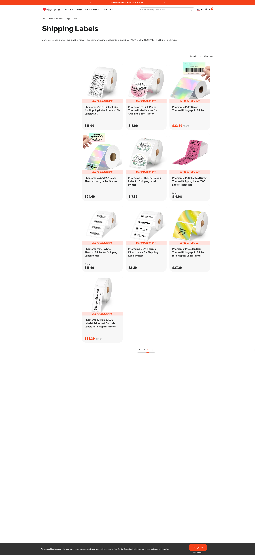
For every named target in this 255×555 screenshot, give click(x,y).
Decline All (197, 552)
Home (44, 19)
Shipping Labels (71, 19)
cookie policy (163, 549)
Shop (51, 19)
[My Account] (206, 9)
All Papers (59, 19)
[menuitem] (68, 9)
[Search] (192, 9)
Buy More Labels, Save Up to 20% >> (127, 2)
